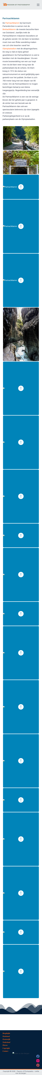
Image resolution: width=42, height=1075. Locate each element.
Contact (5, 1051)
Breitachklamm (9, 29)
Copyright (6, 1048)
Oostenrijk (6, 1039)
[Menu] (38, 4)
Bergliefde (6, 1033)
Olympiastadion (9, 48)
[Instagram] (37, 1060)
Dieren (5, 1045)
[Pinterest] (37, 1065)
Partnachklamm (12, 23)
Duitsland (6, 1036)
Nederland (6, 1042)
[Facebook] (37, 1056)
